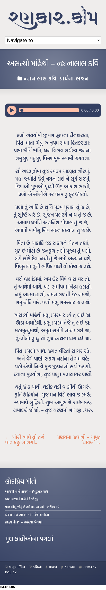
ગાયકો (53, 567)
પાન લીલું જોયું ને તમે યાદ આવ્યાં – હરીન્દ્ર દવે (32, 506)
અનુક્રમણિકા (17, 567)
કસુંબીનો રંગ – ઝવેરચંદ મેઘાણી (23, 522)
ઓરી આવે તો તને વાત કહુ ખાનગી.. (25, 440)
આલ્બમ (70, 567)
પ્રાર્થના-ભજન (74, 78)
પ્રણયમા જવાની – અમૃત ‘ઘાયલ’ (79, 440)
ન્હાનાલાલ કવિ (40, 78)
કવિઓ (37, 567)
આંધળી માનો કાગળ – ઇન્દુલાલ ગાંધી (27, 491)
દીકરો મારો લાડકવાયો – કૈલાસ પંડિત (27, 514)
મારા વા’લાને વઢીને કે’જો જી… (23, 499)
